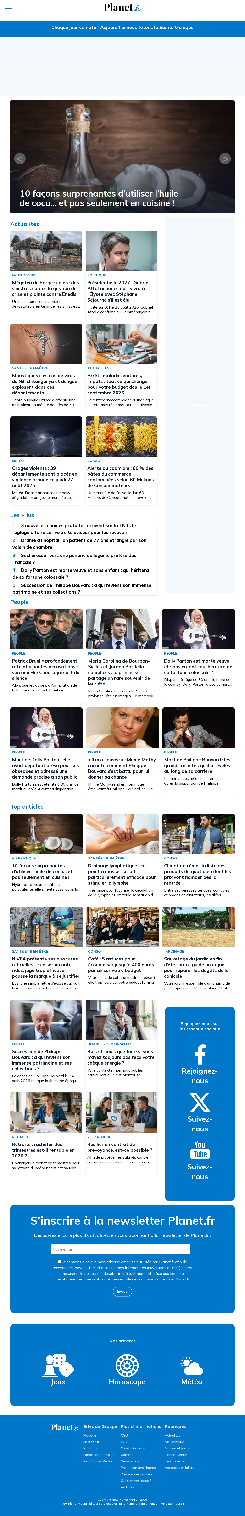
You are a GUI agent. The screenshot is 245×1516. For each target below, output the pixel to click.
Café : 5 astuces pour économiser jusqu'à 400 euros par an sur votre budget (121, 964)
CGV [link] (124, 1442)
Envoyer (122, 1291)
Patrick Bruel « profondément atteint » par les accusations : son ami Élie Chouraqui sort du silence (45, 669)
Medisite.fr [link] (91, 1442)
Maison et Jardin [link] (177, 1448)
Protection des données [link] (139, 1467)
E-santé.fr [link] (91, 1448)
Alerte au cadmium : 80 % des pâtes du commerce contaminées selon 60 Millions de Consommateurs (120, 476)
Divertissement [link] (176, 1461)
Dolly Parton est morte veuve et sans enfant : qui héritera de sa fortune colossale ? (198, 666)
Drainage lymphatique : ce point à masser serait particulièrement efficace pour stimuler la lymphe (122, 874)
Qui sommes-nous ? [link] (136, 1480)
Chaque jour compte (73, 27)
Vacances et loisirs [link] (179, 1467)
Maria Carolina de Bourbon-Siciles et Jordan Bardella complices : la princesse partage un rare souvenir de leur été (119, 672)
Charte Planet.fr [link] (133, 1448)
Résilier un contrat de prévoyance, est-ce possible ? (119, 1147)
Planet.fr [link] (89, 1435)
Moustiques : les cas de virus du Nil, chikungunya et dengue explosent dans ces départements (44, 384)
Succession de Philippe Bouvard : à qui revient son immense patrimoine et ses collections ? (42, 1060)
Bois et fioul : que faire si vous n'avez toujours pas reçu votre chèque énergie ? (121, 1057)
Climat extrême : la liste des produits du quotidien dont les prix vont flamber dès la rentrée (197, 874)
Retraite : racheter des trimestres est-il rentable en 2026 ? (43, 1150)
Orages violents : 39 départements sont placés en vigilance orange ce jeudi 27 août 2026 (44, 476)
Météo (191, 1381)
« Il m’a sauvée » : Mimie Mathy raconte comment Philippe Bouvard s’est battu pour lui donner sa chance (122, 768)
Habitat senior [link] (176, 1455)
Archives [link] (127, 1487)
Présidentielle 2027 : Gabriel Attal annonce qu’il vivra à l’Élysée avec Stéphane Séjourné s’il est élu (121, 198)
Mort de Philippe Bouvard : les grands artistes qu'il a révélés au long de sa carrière (197, 765)
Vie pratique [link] (174, 1442)
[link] (200, 1055)
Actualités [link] (172, 1435)
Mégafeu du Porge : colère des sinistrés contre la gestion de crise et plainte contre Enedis (45, 288)
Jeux (58, 1381)
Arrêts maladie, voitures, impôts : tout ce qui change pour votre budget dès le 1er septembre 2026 (119, 384)
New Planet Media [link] (97, 1461)
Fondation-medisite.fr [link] (100, 1455)
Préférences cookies (136, 1474)
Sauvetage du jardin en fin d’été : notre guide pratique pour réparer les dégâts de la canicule (196, 967)
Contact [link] (127, 1455)
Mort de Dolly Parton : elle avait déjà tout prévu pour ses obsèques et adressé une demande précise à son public (45, 768)
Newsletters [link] (130, 1461)
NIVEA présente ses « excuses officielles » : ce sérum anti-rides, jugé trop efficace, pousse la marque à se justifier (46, 967)
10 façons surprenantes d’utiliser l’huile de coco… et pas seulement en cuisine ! (42, 871)
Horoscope (127, 1381)
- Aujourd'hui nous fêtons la (145, 27)
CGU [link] (124, 1435)
